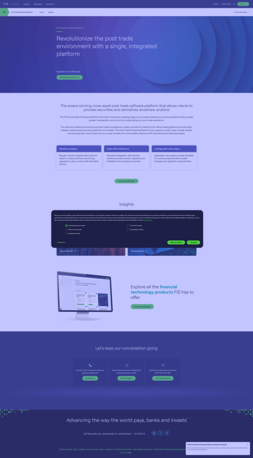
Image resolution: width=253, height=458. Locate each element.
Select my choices (176, 242)
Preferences (61, 242)
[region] (127, 229)
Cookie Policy (148, 220)
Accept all (193, 242)
